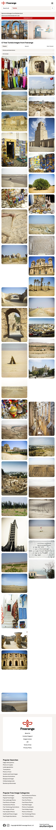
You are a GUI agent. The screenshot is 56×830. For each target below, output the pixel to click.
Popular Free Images (8, 798)
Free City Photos (26, 800)
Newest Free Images (8, 795)
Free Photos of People (9, 802)
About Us (27, 733)
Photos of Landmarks (28, 807)
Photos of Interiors (27, 811)
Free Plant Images (27, 805)
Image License (27, 739)
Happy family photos (8, 762)
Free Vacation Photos (9, 811)
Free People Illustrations (9, 816)
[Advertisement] (14, 276)
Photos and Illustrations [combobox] (9, 50)
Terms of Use (27, 745)
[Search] (52, 8)
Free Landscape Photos (9, 800)
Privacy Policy (27, 748)
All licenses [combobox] (5, 54)
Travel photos (6, 769)
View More (40, 29)
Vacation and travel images (10, 774)
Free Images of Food (8, 809)
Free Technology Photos (29, 814)
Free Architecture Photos (29, 795)
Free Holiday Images (27, 809)
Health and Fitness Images (10, 814)
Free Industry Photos (28, 816)
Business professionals (9, 783)
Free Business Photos (9, 805)
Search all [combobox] (6, 8)
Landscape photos (8, 767)
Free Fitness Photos (27, 802)
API (27, 742)
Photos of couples (8, 765)
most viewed (50, 46)
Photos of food (7, 772)
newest (27, 46)
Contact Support (28, 736)
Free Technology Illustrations (11, 807)
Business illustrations (9, 776)
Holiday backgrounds (9, 781)
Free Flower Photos (27, 798)
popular (5, 46)
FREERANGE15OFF (28, 18)
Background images (8, 779)
